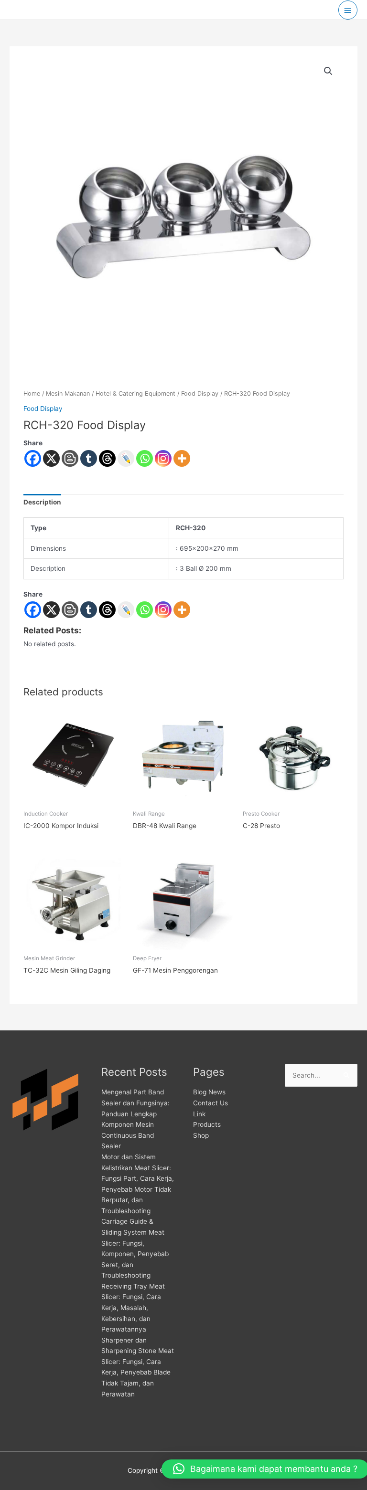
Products (207, 1124)
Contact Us (210, 1103)
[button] (328, 71)
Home (31, 393)
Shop (201, 1135)
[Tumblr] (88, 458)
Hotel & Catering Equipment (135, 393)
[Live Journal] (126, 609)
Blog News (209, 1092)
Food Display (199, 393)
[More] (181, 458)
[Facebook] (32, 458)
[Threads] (107, 458)
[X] (51, 458)
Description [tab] (42, 502)
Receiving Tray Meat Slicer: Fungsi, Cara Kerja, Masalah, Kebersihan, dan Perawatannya (133, 1307)
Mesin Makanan (68, 393)
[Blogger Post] (70, 458)
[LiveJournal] (126, 458)
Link (199, 1114)
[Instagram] (163, 458)
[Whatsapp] (144, 458)
